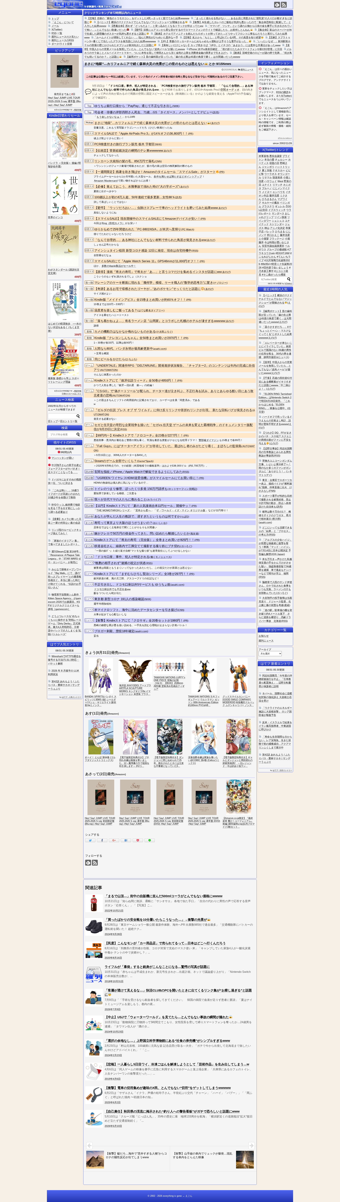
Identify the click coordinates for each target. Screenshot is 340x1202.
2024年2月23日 (113, 1055)
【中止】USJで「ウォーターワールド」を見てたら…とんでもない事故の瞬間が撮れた (167, 1017)
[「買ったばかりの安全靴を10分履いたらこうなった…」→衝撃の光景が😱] (94, 927)
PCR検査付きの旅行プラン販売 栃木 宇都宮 (124, 144)
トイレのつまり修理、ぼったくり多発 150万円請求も (131, 488)
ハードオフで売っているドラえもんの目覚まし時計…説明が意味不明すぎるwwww (275, 420)
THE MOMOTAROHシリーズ (113, 510)
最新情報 (77, 110)
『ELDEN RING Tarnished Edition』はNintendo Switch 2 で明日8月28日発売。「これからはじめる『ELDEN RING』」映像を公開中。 (275, 401)
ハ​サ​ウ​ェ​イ (270, 181)
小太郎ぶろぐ (164, 331)
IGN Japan (278, 554)
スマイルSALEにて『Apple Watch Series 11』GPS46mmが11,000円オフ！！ (147, 261)
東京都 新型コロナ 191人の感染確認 (119, 599)
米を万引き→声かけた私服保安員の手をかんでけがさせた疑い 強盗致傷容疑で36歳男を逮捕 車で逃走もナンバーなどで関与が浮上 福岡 (275, 566)
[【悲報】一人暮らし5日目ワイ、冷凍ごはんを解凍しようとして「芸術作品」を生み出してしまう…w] (94, 1071)
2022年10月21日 (114, 910)
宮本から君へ (143, 510)
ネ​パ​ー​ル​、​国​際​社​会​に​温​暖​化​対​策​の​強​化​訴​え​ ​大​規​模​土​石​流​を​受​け (275, 697)
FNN (272, 490)
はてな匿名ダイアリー (151, 310)
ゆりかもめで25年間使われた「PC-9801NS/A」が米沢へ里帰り (137, 229)
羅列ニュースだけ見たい (65, 36)
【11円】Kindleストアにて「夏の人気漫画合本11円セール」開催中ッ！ (142, 505)
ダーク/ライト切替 (62, 43)
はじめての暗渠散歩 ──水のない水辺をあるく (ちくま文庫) (64, 327)
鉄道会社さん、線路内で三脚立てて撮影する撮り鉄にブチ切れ (137, 546)
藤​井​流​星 (274, 195)
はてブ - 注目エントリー (282, 770)
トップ (55, 18)
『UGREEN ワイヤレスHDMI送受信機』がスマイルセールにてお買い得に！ (146, 478)
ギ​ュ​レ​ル (280, 206)
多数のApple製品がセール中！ (119, 265)
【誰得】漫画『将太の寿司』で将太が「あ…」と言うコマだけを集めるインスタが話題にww (157, 272)
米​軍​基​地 (264, 156)
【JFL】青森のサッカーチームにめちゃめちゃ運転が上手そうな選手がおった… (204, 41)
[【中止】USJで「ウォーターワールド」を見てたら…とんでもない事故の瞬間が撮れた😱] (94, 1024)
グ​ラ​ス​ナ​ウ (268, 206)
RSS (195, 250)
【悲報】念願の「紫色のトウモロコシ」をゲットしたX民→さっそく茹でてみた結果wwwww (138, 18)
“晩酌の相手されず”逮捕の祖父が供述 (120, 563)
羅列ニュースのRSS (63, 40)
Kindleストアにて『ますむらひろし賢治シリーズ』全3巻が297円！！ (141, 574)
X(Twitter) (286, 95)
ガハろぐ (186, 546)
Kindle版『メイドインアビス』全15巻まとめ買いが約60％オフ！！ (140, 299)
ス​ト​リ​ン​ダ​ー (276, 224)
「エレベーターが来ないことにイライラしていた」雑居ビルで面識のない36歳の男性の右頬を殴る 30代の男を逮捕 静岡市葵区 (275, 350)
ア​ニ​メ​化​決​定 (277, 228)
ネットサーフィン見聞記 (182, 489)
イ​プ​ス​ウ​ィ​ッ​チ (277, 209)
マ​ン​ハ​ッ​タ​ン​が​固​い (63, 457)
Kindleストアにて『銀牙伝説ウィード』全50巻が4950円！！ (135, 380)
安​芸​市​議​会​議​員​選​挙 (273, 245)
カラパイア (153, 499)
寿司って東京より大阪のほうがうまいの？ (123, 523)
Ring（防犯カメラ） (113, 223)
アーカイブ (265, 649)
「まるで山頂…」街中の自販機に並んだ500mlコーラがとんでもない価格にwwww (163, 896)
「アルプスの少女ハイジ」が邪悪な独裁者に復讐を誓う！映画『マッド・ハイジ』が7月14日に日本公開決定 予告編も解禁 (275, 547)
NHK (176, 106)
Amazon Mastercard (106, 180)
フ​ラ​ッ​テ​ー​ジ (276, 238)
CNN (158, 161)
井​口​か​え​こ (273, 235)
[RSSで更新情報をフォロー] (284, 5)
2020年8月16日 (113, 957)
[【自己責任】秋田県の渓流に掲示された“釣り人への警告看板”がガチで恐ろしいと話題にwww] (94, 1119)
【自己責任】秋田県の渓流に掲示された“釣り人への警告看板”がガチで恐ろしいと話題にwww (172, 1111)
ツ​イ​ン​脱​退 (280, 217)
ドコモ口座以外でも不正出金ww (112, 589)
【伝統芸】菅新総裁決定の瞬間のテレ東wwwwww (128, 150)
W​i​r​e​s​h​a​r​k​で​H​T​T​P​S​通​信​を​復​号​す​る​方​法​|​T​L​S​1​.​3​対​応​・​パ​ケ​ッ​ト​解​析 (64, 660)
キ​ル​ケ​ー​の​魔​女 (270, 202)
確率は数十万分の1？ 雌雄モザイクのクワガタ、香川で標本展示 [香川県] (275, 515)
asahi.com (160, 348)
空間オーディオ (229, 89)
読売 (215, 112)
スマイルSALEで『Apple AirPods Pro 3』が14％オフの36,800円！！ (141, 133)
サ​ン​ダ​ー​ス (278, 213)
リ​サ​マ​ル (267, 177)
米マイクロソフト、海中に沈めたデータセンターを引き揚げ (135, 610)
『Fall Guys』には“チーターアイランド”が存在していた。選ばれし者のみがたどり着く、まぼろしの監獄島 (168, 446)
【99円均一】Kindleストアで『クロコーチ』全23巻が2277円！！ (138, 435)
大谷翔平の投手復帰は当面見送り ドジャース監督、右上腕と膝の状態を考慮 (275, 601)
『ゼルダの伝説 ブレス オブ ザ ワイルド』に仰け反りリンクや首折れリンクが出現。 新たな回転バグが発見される (173, 410)
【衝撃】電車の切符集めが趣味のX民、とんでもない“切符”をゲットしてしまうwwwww (168, 1088)
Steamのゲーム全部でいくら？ (115, 461)
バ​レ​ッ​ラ (269, 231)
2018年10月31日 (114, 981)
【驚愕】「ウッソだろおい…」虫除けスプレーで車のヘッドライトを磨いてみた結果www (155, 208)
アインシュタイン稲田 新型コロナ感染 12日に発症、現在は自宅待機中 (142, 250)
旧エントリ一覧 (68, 421)
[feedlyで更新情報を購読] (277, 5)
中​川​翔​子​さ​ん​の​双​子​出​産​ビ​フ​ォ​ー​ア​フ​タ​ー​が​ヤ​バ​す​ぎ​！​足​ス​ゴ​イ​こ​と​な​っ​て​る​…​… (64, 469)
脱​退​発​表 (277, 177)
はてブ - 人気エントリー (71, 697)
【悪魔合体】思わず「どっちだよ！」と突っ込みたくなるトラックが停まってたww (156, 25)
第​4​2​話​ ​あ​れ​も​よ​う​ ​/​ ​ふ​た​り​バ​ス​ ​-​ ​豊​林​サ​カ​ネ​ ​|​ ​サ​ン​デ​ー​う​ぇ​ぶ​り (274, 758)
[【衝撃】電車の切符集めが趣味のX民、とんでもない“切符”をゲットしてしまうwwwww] (94, 1095)
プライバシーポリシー (285, 138)
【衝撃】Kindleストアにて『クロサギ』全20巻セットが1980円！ (138, 620)
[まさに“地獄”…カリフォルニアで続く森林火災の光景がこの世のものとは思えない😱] (126, 840)
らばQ (184, 516)
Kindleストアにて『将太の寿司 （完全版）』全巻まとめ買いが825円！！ (144, 540)
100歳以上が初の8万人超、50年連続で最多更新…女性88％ (134, 197)
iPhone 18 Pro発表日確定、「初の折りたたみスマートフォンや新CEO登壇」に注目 (235, 49)
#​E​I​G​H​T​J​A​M (283, 253)
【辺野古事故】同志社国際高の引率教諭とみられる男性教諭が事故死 (275, 452)
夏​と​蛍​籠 (267, 170)
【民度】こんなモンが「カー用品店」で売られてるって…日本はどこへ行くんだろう (165, 943)
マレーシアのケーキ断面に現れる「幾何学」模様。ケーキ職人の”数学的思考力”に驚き (153, 282)
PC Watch (187, 229)
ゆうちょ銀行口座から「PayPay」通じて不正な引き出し (133, 106)
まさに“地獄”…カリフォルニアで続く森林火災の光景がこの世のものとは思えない (150, 123)
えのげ (283, 321)
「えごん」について (63, 22)
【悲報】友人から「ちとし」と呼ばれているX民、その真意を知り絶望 (221, 37)
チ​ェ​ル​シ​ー (281, 159)
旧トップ (53, 421)
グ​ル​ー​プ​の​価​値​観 (277, 249)
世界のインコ (55, 217)
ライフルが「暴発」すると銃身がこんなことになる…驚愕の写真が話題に (157, 967)
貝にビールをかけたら (109, 359)
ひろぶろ (131, 359)
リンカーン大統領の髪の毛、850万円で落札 (124, 161)
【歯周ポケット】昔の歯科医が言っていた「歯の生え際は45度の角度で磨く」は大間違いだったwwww (183, 56)
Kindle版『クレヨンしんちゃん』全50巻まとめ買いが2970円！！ (138, 338)
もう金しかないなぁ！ (109, 116)
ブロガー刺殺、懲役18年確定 (114, 631)
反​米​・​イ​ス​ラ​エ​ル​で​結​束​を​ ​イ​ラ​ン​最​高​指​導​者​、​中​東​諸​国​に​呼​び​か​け (275, 726)
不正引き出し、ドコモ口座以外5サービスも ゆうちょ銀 (132, 584)
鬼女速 (194, 533)
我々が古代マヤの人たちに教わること (120, 499)
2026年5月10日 (113, 1126)
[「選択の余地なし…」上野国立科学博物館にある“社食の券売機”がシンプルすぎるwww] (94, 1048)
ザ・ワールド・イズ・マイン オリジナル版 (180, 510)
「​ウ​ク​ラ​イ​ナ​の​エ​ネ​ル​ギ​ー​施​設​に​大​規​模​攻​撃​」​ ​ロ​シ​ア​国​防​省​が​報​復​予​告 (275, 711)
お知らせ (264, 635)
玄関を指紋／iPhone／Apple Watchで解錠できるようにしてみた (138, 471)
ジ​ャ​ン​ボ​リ (268, 166)
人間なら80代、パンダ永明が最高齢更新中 (123, 348)
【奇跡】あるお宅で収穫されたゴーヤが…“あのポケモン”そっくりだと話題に (147, 289)
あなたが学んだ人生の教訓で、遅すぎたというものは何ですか (137, 516)
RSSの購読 (282, 92)
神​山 (266, 228)
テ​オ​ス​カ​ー (279, 170)
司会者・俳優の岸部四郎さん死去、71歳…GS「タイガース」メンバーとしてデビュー (153, 112)
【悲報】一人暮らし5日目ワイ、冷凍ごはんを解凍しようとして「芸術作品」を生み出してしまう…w (177, 1064)
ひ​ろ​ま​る (280, 231)
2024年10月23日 (114, 1031)
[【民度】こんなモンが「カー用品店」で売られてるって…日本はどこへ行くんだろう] (94, 950)
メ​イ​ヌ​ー (267, 192)
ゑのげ (215, 123)
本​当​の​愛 (269, 159)
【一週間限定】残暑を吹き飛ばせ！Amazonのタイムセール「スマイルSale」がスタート (155, 172)
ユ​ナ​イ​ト (267, 184)
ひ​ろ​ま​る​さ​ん (269, 199)
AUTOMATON (109, 370)
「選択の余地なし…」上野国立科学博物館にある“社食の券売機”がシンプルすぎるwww (167, 1040)
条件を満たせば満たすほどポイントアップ (178, 176)
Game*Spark (145, 461)
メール (55, 25)
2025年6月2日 (113, 1102)
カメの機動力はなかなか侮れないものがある (125, 331)
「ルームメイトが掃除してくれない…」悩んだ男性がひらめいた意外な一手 (136, 37)
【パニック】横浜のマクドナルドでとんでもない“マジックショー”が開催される (140, 22)
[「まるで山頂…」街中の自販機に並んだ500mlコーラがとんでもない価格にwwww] (94, 903)
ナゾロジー (220, 282)
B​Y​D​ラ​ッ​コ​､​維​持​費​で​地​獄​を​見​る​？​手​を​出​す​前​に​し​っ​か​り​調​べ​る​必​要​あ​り (64, 508)
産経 (286, 605)
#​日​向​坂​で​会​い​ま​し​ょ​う (275, 267)
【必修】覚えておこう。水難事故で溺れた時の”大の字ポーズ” (136, 186)
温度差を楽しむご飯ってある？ (115, 310)
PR (190, 133)
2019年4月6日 (113, 1078)
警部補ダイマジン (209, 440)
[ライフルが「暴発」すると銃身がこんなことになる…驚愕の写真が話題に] (94, 974)
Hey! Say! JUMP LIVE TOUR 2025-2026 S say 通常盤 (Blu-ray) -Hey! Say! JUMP (64, 101)
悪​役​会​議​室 (275, 156)
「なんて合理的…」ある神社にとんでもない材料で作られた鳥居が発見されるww (150, 240)
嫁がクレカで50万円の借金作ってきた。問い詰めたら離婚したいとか (142, 533)
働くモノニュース (161, 557)
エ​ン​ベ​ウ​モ (279, 192)
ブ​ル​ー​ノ (267, 188)
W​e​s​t (280, 181)
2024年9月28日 (113, 934)
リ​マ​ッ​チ (277, 184)
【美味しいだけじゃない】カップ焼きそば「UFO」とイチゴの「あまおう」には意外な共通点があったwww (220, 45)
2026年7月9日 (113, 1009)
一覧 (59, 33)
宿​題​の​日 (274, 163)
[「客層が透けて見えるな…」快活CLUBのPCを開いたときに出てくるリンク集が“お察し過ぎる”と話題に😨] (94, 997)
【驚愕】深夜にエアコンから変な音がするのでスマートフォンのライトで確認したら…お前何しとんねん (192, 29)
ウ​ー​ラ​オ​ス (270, 173)
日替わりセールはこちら (71, 394)
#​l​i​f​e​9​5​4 (265, 264)
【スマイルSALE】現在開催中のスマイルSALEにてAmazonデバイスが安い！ (147, 218)
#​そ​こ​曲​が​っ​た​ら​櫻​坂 (274, 274)
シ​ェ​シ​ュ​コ (278, 220)
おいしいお (160, 523)
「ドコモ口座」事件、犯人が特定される (121, 557)
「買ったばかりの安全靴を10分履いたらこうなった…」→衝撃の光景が (156, 919)
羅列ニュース (247, 69)
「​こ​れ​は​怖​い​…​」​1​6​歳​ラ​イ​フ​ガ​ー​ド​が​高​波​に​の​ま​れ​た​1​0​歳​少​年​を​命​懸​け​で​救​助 (64, 494)
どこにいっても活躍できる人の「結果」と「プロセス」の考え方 (275, 531)
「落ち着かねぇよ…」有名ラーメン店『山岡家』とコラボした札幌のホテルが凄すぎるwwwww (159, 321)
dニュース (282, 357)
